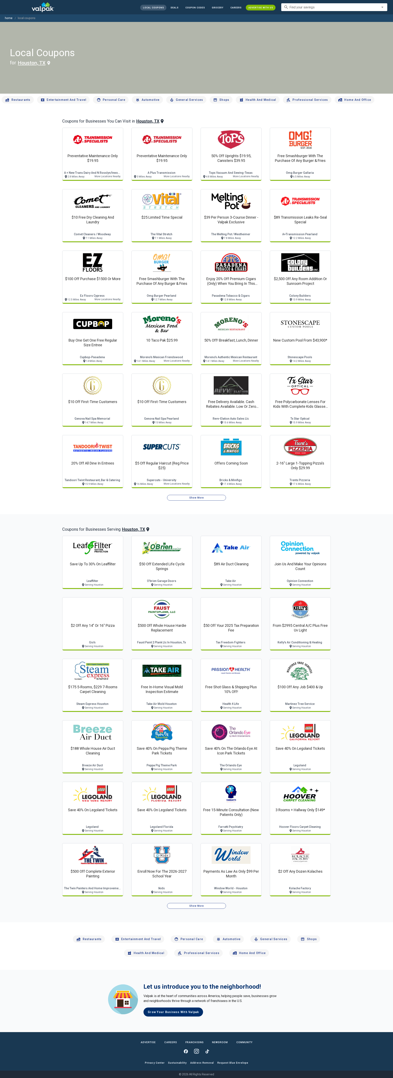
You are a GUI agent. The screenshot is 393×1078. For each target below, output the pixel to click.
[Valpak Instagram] (196, 1051)
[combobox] (334, 7)
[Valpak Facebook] (186, 1051)
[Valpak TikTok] (207, 1051)
